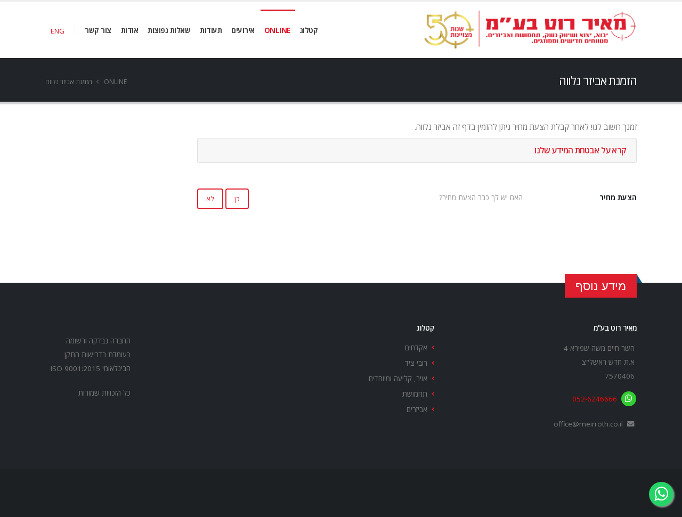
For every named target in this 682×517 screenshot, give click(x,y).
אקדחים (416, 347)
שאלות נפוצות (169, 30)
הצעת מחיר (618, 197)
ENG (57, 31)
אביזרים (417, 409)
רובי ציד (416, 363)
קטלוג (309, 30)
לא (210, 198)
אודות (130, 30)
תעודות (211, 30)
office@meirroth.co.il (588, 424)
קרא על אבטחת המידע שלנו (580, 150)
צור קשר (98, 30)
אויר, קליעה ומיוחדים (398, 378)
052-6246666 (594, 399)
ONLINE (277, 30)
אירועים (243, 30)
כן (237, 198)
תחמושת (414, 394)
